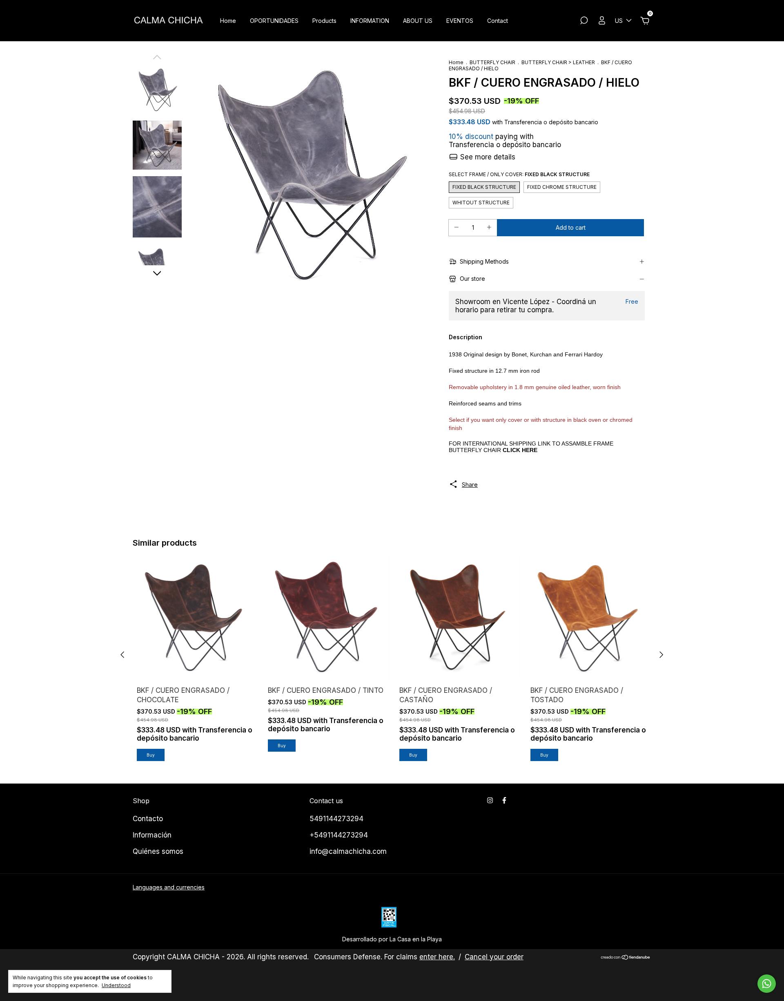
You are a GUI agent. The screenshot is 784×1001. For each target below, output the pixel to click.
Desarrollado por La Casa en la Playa (392, 939)
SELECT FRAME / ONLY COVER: (519, 174)
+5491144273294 (339, 835)
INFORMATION (369, 20)
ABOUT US (417, 20)
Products (324, 20)
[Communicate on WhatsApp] (766, 983)
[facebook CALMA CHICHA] (504, 800)
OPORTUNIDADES (274, 20)
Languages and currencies (169, 887)
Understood (116, 985)
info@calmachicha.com (348, 851)
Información (152, 835)
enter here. (437, 957)
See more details (486, 157)
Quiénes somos (158, 851)
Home (228, 20)
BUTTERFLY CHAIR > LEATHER (558, 62)
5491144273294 (336, 819)
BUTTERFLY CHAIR (492, 62)
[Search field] (584, 21)
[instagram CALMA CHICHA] (490, 800)
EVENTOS (459, 20)
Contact (497, 20)
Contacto (148, 819)
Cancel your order (494, 957)
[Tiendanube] (625, 957)
